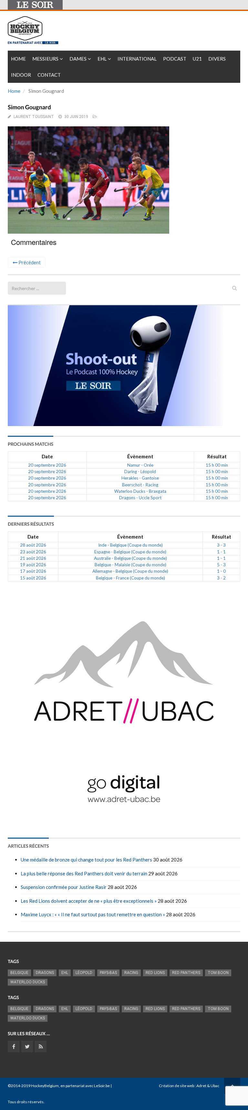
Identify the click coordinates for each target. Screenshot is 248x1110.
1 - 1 (221, 551)
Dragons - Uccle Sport (140, 497)
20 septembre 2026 (47, 465)
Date (47, 456)
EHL (102, 59)
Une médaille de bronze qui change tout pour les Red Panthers (86, 859)
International (137, 59)
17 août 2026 (33, 571)
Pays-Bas (108, 972)
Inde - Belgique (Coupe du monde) (130, 545)
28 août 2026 (33, 545)
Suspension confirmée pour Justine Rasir (64, 887)
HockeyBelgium (45, 1085)
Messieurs (45, 59)
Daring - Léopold (140, 471)
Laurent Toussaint (34, 116)
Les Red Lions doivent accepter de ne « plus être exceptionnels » (89, 901)
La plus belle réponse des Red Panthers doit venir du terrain (84, 873)
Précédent (29, 262)
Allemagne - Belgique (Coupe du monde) (130, 571)
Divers (217, 59)
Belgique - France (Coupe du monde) (130, 577)
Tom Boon (218, 972)
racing (131, 972)
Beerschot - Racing (140, 484)
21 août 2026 (33, 558)
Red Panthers (186, 972)
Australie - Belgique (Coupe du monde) (130, 558)
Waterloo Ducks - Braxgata (140, 491)
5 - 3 (221, 564)
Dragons (45, 972)
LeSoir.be (102, 1085)
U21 (197, 59)
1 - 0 (221, 571)
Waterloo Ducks (27, 982)
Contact (49, 75)
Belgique (19, 972)
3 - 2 (221, 577)
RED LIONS (155, 972)
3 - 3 (221, 545)
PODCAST (174, 59)
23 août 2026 (33, 551)
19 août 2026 (33, 564)
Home (18, 59)
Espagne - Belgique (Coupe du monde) (130, 551)
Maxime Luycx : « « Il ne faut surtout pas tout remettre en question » (93, 914)
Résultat (217, 456)
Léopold (84, 972)
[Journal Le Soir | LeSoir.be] (35, 5)
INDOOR (21, 75)
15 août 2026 (33, 577)
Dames (78, 59)
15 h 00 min (217, 465)
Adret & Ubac (207, 1085)
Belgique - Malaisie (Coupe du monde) (130, 564)
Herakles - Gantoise (140, 478)
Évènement (140, 456)
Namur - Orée (140, 465)
